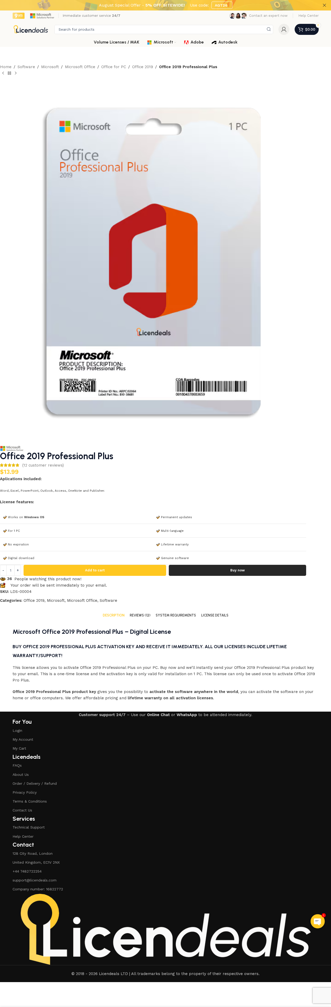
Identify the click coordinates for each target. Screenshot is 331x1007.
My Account (23, 739)
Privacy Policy (25, 792)
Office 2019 (142, 66)
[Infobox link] (258, 16)
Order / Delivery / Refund (35, 783)
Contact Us (22, 810)
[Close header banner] (324, 5)
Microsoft (50, 66)
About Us (21, 774)
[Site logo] (31, 29)
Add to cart (95, 570)
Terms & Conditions (30, 801)
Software (26, 66)
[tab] (114, 615)
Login (17, 730)
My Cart (19, 748)
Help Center (23, 836)
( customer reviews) (43, 465)
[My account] (284, 29)
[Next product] (16, 73)
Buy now (237, 570)
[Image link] (166, 929)
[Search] (268, 29)
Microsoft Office (80, 66)
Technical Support (29, 827)
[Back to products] (9, 73)
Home (6, 66)
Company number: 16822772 (38, 889)
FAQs (17, 765)
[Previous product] (3, 73)
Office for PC (113, 66)
